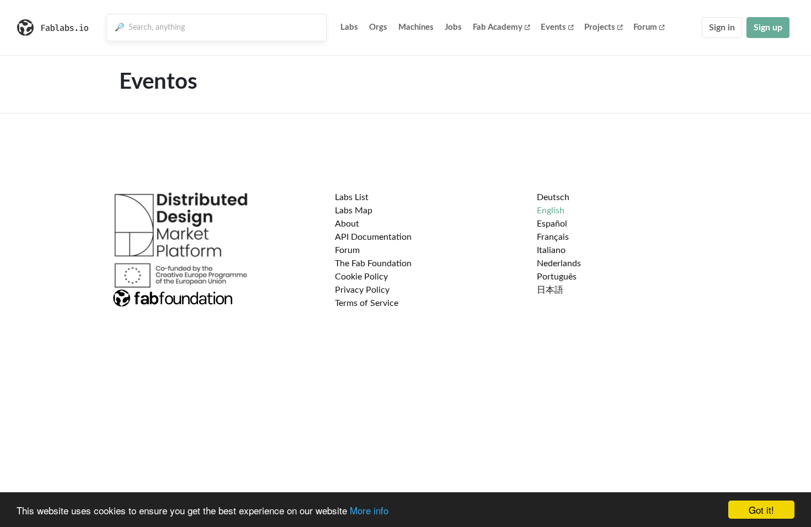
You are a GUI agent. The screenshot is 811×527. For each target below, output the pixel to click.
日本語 (550, 290)
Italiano (551, 250)
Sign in (722, 27)
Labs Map (353, 210)
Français (553, 237)
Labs (349, 27)
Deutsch (553, 197)
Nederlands (559, 263)
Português (557, 276)
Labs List (352, 197)
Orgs (378, 27)
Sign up (768, 27)
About (347, 223)
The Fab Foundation (373, 263)
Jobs (453, 27)
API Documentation (373, 237)
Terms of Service (366, 303)
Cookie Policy (361, 276)
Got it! (761, 510)
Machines (416, 27)
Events (553, 27)
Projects (599, 27)
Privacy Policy (362, 290)
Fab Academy (497, 27)
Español (552, 223)
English (550, 210)
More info (369, 510)
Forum (645, 27)
